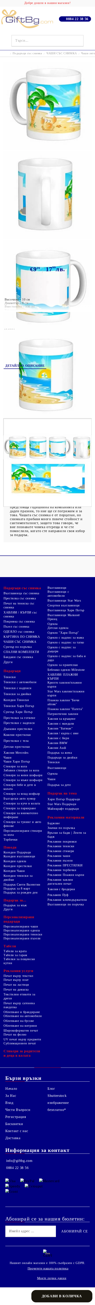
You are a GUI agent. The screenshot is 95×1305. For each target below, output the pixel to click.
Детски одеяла (58, 628)
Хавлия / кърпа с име (63, 733)
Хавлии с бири (58, 738)
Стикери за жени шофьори (23, 775)
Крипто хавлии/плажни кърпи (65, 684)
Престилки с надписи (19, 723)
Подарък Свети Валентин (22, 884)
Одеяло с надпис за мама (66, 637)
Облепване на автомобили (23, 1016)
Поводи (10, 847)
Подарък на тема (62, 793)
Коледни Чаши (14, 871)
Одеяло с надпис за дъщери (62, 649)
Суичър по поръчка (18, 647)
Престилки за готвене (19, 718)
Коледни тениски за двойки (18, 877)
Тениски (10, 677)
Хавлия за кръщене (62, 718)
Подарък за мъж (15, 905)
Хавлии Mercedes (16, 752)
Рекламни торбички (62, 870)
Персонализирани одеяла (22, 930)
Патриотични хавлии (63, 714)
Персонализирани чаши (21, 926)
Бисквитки (14, 1124)
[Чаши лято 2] (47, 149)
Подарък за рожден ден (21, 892)
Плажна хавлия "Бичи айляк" (64, 702)
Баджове (54, 823)
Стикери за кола (15, 766)
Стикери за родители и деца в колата (22, 1053)
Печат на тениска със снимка (19, 605)
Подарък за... (15, 900)
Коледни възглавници (19, 856)
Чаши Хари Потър (17, 761)
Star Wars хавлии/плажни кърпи (66, 693)
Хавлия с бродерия (61, 889)
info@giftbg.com (19, 1161)
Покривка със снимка (19, 621)
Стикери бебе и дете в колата (20, 787)
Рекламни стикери (61, 851)
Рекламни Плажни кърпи (66, 875)
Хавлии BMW (57, 743)
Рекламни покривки (62, 841)
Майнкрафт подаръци (63, 808)
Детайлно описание (25, 365)
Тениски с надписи (18, 688)
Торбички (11, 839)
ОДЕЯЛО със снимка (19, 631)
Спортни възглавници (64, 605)
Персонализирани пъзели (22, 938)
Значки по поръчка (61, 828)
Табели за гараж (15, 955)
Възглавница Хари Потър (66, 610)
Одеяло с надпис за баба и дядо (67, 658)
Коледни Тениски (16, 700)
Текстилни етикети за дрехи (19, 996)
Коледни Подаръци (17, 852)
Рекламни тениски (61, 846)
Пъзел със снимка (16, 626)
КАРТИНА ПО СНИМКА (22, 636)
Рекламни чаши (59, 856)
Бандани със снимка (18, 657)
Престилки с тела (16, 740)
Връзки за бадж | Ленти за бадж (67, 834)
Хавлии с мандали (61, 723)
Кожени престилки (17, 735)
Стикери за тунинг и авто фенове (22, 824)
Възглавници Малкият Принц (64, 617)
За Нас (10, 1095)
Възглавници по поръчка (66, 904)
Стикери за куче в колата (22, 803)
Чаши (8, 757)
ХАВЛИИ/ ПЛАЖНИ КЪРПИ (63, 676)
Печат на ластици (16, 984)
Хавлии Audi (57, 748)
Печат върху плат (16, 980)
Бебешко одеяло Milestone (66, 669)
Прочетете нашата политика (48, 1268)
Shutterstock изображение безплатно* (58, 1103)
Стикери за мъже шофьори (23, 780)
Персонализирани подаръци (19, 919)
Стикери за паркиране (20, 808)
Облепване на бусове (19, 1021)
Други (8, 662)
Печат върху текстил (18, 976)
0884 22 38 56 (77, 19)
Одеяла (53, 624)
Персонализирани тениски (23, 934)
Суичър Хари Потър (18, 712)
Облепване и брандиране (22, 1012)
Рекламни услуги (18, 971)
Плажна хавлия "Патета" (65, 709)
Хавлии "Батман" (60, 728)
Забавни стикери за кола (21, 770)
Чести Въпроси (17, 1110)
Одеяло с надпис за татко (66, 642)
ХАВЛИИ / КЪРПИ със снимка (20, 614)
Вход (9, 1103)
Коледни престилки (18, 866)
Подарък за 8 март (17, 888)
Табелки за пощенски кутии (19, 961)
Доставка (13, 1138)
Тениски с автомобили (20, 682)
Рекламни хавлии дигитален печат (60, 881)
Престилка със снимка (20, 598)
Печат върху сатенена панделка (19, 1005)
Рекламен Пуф (58, 895)
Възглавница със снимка (21, 593)
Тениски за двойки (17, 694)
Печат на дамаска (16, 989)
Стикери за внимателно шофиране (21, 815)
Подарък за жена (60, 752)
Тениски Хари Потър (19, 706)
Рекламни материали (66, 817)
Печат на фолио (15, 1034)
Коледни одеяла (15, 861)
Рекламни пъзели (60, 860)
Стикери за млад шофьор (22, 793)
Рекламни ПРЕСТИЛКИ (65, 865)
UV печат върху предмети (22, 1039)
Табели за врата (15, 951)
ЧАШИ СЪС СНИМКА (61, 53)
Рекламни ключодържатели (67, 899)
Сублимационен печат (20, 1043)
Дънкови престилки (18, 729)
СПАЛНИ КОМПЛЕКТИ (21, 652)
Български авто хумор (20, 798)
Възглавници (57, 587)
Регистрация (15, 1117)
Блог (51, 1088)
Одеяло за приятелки (63, 665)
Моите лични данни (51, 1278)
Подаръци (12, 671)
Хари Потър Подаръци (64, 799)
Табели (10, 946)
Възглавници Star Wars (64, 600)
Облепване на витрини (20, 1025)
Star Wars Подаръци (62, 804)
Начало (11, 1088)
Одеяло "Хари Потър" (63, 632)
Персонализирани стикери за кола (23, 832)
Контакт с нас (16, 1131)
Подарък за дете (59, 785)
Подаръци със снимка (27, 53)
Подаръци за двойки (62, 757)
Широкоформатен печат (21, 1030)
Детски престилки (17, 746)
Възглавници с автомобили (58, 593)
